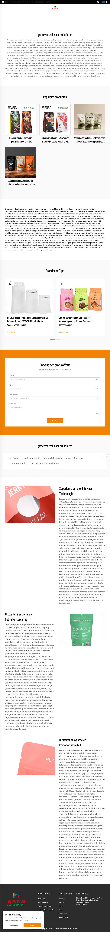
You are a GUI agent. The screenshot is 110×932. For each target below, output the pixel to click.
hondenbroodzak (14, 458)
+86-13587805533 (82, 904)
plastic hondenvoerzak (31, 458)
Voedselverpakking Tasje (45, 906)
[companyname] (55, 8)
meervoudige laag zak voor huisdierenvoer (45, 463)
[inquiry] (106, 457)
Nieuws (61, 910)
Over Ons (61, 902)
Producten (61, 906)
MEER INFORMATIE (21, 119)
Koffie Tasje (41, 899)
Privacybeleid (76, 929)
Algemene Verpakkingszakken (46, 910)
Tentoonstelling (63, 914)
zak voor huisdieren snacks (53, 458)
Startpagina (62, 899)
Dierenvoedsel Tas (43, 902)
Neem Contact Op (63, 917)
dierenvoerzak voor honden (17, 463)
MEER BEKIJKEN (11, 332)
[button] (52, 339)
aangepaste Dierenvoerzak (74, 458)
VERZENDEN (55, 421)
